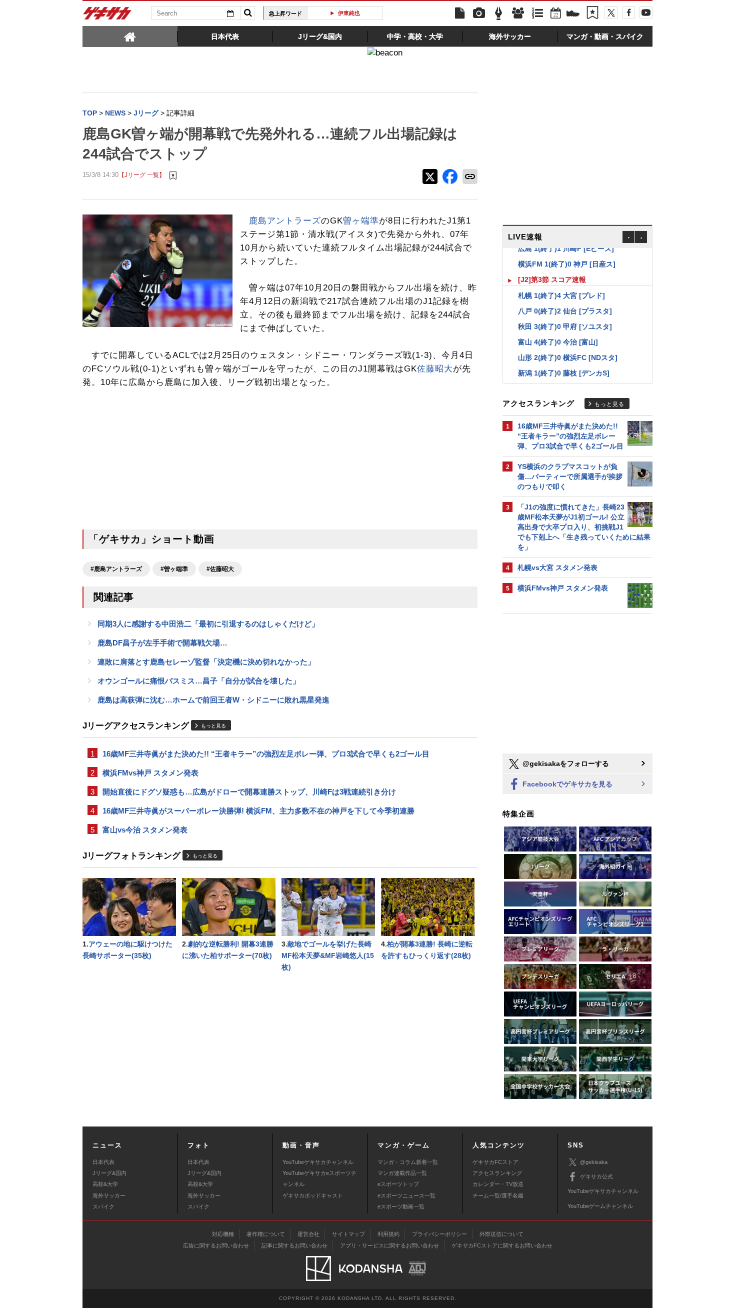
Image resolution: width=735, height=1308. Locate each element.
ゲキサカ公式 (596, 1177)
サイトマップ (348, 1234)
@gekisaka (594, 1162)
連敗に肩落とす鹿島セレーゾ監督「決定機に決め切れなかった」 (206, 662)
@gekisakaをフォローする (564, 764)
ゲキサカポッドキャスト (312, 1195)
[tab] (130, 36)
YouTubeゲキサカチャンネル (318, 1162)
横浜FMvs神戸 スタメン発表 (150, 772)
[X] (611, 12)
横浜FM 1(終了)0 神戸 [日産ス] (567, 258)
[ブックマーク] (592, 13)
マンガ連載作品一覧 (402, 1173)
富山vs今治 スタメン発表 (145, 830)
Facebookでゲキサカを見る (566, 784)
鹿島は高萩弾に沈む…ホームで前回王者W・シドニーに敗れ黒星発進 (214, 700)
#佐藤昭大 (220, 569)
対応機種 (223, 1234)
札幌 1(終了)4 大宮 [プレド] (561, 289)
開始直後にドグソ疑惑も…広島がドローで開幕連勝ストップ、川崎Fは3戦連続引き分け (249, 792)
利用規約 (389, 1234)
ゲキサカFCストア (495, 1162)
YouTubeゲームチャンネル (600, 1206)
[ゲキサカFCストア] (573, 14)
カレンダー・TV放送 (498, 1184)
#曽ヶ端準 (174, 569)
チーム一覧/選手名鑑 (498, 1195)
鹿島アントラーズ (285, 221)
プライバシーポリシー (439, 1234)
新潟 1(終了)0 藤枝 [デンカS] (564, 366)
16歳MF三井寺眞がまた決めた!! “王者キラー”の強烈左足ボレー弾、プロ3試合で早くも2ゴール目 (266, 754)
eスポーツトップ (398, 1184)
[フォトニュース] (479, 13)
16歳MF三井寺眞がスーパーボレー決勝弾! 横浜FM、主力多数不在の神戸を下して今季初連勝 (258, 810)
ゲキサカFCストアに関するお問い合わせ (502, 1245)
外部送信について (502, 1234)
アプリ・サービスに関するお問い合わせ (389, 1245)
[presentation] (130, 36)
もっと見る (213, 725)
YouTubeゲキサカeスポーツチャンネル (319, 1178)
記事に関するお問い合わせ (295, 1245)
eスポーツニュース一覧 (407, 1195)
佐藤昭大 (435, 369)
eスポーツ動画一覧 (401, 1207)
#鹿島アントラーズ (116, 569)
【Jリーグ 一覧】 (141, 175)
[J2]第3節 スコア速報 (552, 273)
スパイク (103, 1207)
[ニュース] (459, 13)
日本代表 (103, 1162)
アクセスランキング (497, 1173)
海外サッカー (109, 1195)
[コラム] (498, 13)
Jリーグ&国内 (109, 1173)
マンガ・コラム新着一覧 (408, 1162)
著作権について (265, 1234)
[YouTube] (646, 12)
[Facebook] (628, 12)
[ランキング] (537, 13)
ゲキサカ (107, 16)
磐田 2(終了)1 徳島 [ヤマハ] (561, 382)
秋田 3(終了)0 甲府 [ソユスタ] (565, 320)
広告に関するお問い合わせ (216, 1245)
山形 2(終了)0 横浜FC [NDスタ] (568, 351)
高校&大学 (105, 1184)
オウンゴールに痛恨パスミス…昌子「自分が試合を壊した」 (199, 680)
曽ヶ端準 (361, 221)
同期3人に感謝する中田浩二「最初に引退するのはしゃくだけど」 (208, 624)
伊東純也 (345, 13)
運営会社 (309, 1234)
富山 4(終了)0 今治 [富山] (558, 336)
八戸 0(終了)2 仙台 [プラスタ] (565, 304)
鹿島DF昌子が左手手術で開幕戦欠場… (163, 642)
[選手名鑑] (518, 13)
